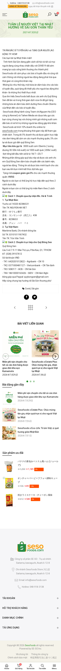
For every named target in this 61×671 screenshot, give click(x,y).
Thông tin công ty (39, 654)
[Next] (55, 356)
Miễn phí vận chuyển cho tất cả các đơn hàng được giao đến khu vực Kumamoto (38, 395)
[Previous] (6, 356)
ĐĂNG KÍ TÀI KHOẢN (17, 6)
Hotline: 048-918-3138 (33, 587)
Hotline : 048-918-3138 (19, 3)
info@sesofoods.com (44, 3)
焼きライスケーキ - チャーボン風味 (35, 495)
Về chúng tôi (22, 654)
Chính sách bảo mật (17, 657)
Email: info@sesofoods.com (33, 580)
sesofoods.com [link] (10, 131)
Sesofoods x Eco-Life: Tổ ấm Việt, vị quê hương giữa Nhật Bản (38, 430)
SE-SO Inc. (37, 648)
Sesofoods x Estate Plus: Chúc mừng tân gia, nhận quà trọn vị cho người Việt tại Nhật (37, 414)
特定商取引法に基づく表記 (43, 657)
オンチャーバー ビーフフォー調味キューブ (38, 480)
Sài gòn (35, 288)
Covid (27, 288)
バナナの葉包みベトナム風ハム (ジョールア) (38, 463)
